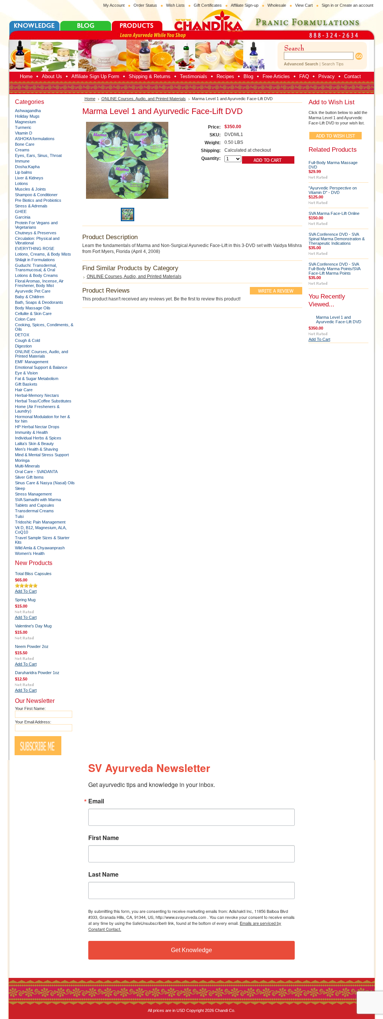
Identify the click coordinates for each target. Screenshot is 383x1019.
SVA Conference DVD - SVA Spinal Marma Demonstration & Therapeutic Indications (337, 239)
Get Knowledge (191, 950)
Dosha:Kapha (27, 166)
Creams (22, 150)
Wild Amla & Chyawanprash (40, 548)
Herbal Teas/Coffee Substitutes (43, 401)
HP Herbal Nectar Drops (37, 426)
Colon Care (25, 319)
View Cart (304, 5)
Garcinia (22, 217)
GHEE (21, 211)
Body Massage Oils (32, 308)
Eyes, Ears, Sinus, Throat (38, 155)
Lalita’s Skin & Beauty (34, 443)
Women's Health (30, 553)
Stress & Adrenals (31, 206)
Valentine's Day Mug (33, 626)
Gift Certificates (208, 5)
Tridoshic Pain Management (40, 522)
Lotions (21, 183)
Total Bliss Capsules (33, 573)
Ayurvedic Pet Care (32, 291)
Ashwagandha (28, 110)
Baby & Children (29, 296)
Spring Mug (25, 599)
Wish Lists (175, 5)
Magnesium (25, 122)
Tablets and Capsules (34, 505)
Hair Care (24, 389)
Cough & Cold (27, 340)
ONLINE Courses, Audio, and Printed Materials (41, 353)
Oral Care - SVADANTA (36, 471)
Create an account (356, 5)
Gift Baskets (26, 384)
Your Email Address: (33, 722)
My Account (114, 5)
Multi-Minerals (27, 466)
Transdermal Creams (34, 511)
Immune (22, 161)
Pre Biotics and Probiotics (38, 200)
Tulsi (19, 516)
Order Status (145, 5)
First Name (103, 838)
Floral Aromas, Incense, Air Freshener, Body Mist (39, 283)
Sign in (328, 5)
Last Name (103, 874)
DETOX (22, 335)
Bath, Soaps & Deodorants (39, 302)
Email (96, 801)
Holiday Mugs (27, 116)
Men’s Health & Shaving (36, 449)
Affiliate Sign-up (244, 5)
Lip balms (23, 172)
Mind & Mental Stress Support (42, 455)
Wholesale (276, 5)
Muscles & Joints (30, 189)
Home (90, 98)
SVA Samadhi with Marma (38, 499)
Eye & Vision (26, 373)
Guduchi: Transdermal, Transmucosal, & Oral (36, 267)
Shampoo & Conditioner (36, 194)
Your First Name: (30, 708)
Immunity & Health (31, 432)
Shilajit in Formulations (35, 259)
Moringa (22, 460)
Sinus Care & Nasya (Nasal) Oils (45, 483)
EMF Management (31, 361)
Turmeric (23, 127)
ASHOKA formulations (35, 138)
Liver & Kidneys (29, 178)
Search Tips (333, 64)
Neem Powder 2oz (32, 646)
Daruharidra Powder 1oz (37, 672)
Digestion (23, 346)
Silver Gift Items (29, 477)
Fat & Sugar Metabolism (36, 378)
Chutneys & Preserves (35, 233)
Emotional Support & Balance (41, 367)
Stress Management (33, 494)
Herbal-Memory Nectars (37, 395)
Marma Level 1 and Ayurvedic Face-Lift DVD (338, 319)
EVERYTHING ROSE (34, 248)
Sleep (20, 488)
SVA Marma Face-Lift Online (334, 213)
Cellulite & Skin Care (33, 313)
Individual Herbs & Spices (38, 438)
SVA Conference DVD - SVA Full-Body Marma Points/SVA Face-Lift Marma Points (334, 268)
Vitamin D (23, 133)
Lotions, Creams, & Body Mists (43, 254)
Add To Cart (26, 591)
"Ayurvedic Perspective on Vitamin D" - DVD (333, 190)
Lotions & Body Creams (36, 275)
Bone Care (24, 144)
